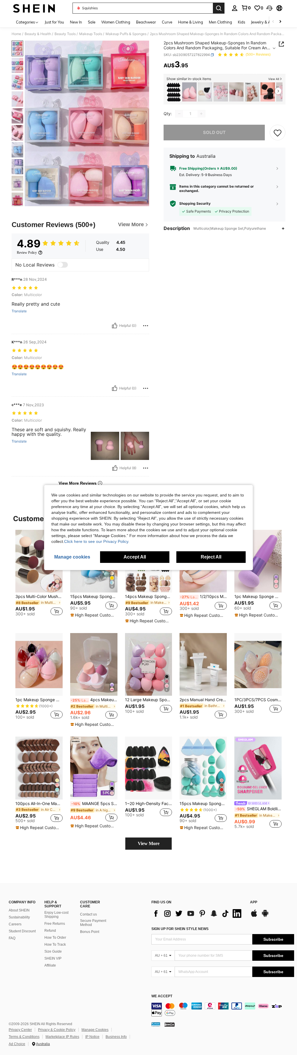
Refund (50, 931)
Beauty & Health (38, 34)
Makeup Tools (90, 34)
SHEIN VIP (52, 958)
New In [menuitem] (76, 22)
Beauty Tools (65, 34)
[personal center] (234, 8)
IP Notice (92, 1037)
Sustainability (19, 917)
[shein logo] (34, 8)
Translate (19, 311)
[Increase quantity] (201, 113)
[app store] (254, 916)
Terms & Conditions (24, 1037)
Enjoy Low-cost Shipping (56, 915)
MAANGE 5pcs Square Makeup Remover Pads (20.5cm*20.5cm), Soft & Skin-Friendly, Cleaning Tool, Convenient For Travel (94, 803)
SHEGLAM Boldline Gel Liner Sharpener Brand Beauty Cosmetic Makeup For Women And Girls (259, 808)
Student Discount (22, 931)
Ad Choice (17, 1044)
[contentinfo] (222, 1009)
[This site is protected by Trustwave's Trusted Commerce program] (155, 1024)
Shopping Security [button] (195, 204)
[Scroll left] (273, 22)
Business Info (116, 1037)
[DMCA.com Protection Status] (169, 1024)
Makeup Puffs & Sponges (126, 34)
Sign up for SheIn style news (180, 929)
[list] (197, 913)
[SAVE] (277, 132)
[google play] (265, 916)
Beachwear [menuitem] (146, 22)
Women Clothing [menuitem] (115, 22)
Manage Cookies (95, 1030)
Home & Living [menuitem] (190, 22)
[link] (246, 7)
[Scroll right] (280, 22)
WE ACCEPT (161, 996)
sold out (214, 132)
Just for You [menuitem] (54, 22)
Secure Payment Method (93, 923)
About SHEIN (19, 910)
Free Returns (54, 924)
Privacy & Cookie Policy (56, 1030)
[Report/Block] (145, 325)
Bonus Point (89, 932)
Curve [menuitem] (167, 22)
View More (149, 843)
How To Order (55, 938)
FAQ (12, 938)
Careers (15, 924)
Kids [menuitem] (241, 22)
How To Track (55, 944)
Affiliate (50, 965)
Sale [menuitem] (91, 22)
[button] (269, 8)
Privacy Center (20, 1030)
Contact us (88, 914)
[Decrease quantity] (179, 113)
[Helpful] (114, 325)
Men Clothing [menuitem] (220, 22)
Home (16, 34)
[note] (93, 615)
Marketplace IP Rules (62, 1037)
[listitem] (173, 92)
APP (253, 902)
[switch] (62, 265)
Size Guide (53, 951)
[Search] (218, 8)
